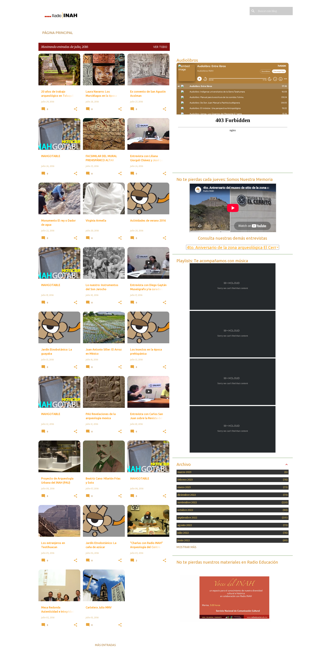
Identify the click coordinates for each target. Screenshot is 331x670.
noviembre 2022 (232, 502)
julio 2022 (232, 532)
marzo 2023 (232, 472)
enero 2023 (232, 487)
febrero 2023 (232, 479)
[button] (75, 109)
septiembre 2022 (232, 517)
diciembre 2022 (232, 494)
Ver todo (160, 46)
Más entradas (105, 645)
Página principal (57, 33)
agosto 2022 (232, 525)
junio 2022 (232, 540)
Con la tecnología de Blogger (167, 663)
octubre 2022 (232, 510)
